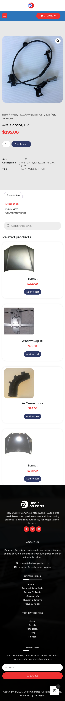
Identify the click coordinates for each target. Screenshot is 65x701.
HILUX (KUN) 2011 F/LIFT (33, 168)
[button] (4, 15)
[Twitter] (32, 529)
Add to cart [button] (32, 291)
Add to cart (21, 144)
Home (5, 114)
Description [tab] (13, 195)
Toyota (13, 114)
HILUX (22, 114)
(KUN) (29, 114)
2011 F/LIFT (38, 114)
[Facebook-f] (26, 529)
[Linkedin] (38, 529)
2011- (48, 114)
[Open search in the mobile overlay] (32, 225)
